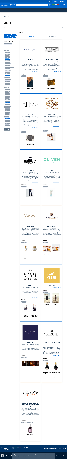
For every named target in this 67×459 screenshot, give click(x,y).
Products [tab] (53, 36)
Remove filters (7, 129)
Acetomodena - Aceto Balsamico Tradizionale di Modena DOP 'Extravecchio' (56, 375)
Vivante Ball (51, 143)
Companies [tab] (31, 36)
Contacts (63, 455)
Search (5, 27)
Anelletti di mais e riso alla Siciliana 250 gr (47, 255)
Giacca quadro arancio (35, 369)
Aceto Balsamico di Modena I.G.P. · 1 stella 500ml (34, 315)
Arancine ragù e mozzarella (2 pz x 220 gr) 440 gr (56, 256)
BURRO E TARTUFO (34, 254)
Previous (20, 251)
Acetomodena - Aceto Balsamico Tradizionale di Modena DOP (47, 374)
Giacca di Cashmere (30, 144)
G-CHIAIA (56, 304)
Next (40, 251)
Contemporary (25, 369)
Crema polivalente (51, 199)
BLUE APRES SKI (30, 88)
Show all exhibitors (19, 6)
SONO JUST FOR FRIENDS (30, 435)
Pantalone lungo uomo (30, 199)
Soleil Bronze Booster (51, 88)
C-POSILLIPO (47, 304)
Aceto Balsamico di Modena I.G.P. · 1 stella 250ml (25, 315)
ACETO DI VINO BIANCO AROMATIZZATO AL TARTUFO (25, 256)
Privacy (44, 454)
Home (5, 16)
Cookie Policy (50, 454)
